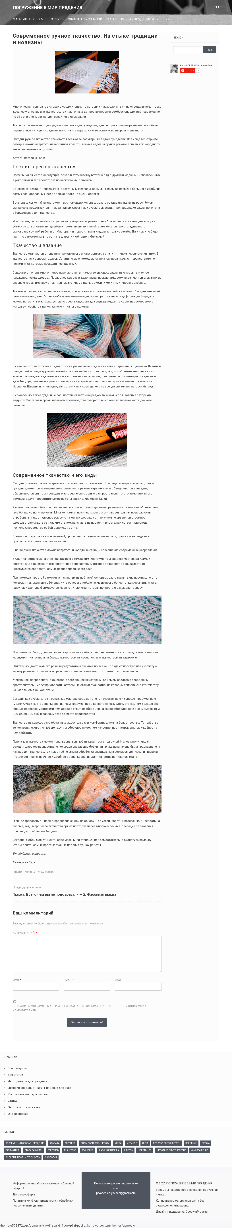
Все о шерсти (17, 1068)
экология (51, 1157)
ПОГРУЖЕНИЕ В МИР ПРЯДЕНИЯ (47, 7)
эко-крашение (199, 1150)
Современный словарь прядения (24, 1143)
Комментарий (25, 932)
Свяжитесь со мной (85, 19)
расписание (12, 1150)
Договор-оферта (24, 1194)
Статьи (112, 19)
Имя (17, 980)
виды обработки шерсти (95, 1143)
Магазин (20, 19)
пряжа (30, 872)
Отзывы (58, 19)
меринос (132, 1143)
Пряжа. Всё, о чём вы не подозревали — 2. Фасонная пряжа (64, 894)
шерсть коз (145, 1150)
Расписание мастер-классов (28, 1094)
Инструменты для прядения (27, 1081)
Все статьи (15, 1074)
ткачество (46, 872)
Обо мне (40, 19)
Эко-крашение (18, 1114)
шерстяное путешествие (171, 1150)
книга (118, 1143)
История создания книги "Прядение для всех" (40, 1088)
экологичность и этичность (22, 1157)
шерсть (128, 1150)
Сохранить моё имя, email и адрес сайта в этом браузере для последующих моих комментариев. (79, 1008)
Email (69, 980)
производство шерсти (166, 1143)
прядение (191, 1143)
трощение (87, 1150)
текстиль (53, 1150)
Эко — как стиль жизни (24, 1107)
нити (18, 872)
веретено (70, 1143)
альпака (54, 1143)
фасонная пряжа (109, 1150)
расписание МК (33, 1150)
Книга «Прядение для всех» (145, 19)
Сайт (119, 980)
